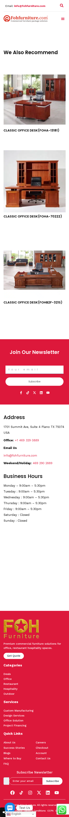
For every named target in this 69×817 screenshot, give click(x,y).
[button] (62, 6)
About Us (9, 742)
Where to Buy (12, 758)
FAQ (6, 763)
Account (41, 753)
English (16, 813)
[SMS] (10, 808)
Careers (41, 742)
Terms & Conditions (35, 810)
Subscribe (52, 781)
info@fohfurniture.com (29, 6)
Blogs (7, 753)
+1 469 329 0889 (27, 440)
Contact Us (43, 758)
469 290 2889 (42, 463)
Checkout (42, 747)
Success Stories (14, 747)
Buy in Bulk (10, 136)
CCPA (50, 810)
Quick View (10, 140)
